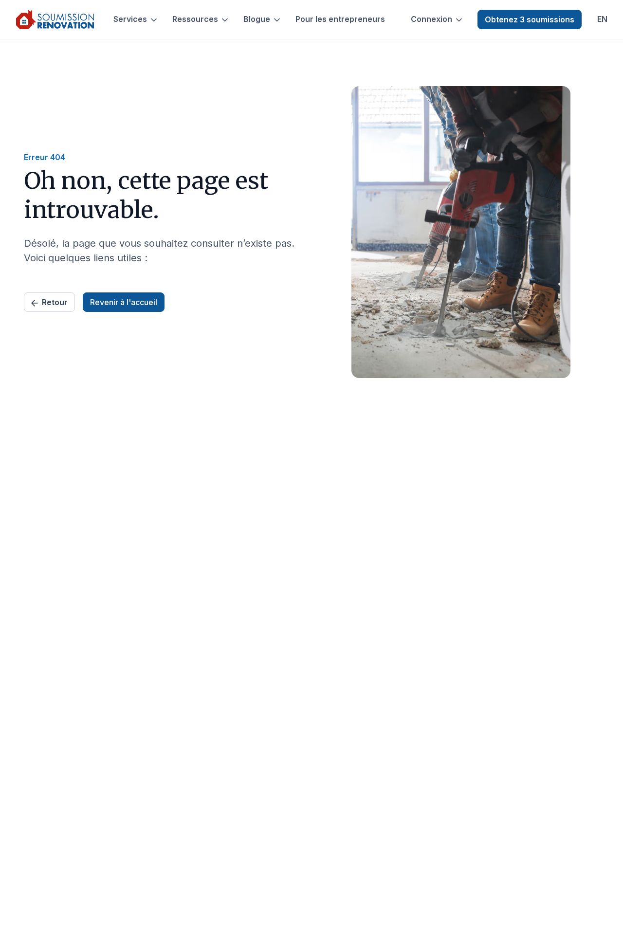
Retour (55, 302)
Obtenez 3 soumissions (529, 19)
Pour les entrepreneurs (340, 19)
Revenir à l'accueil (123, 302)
